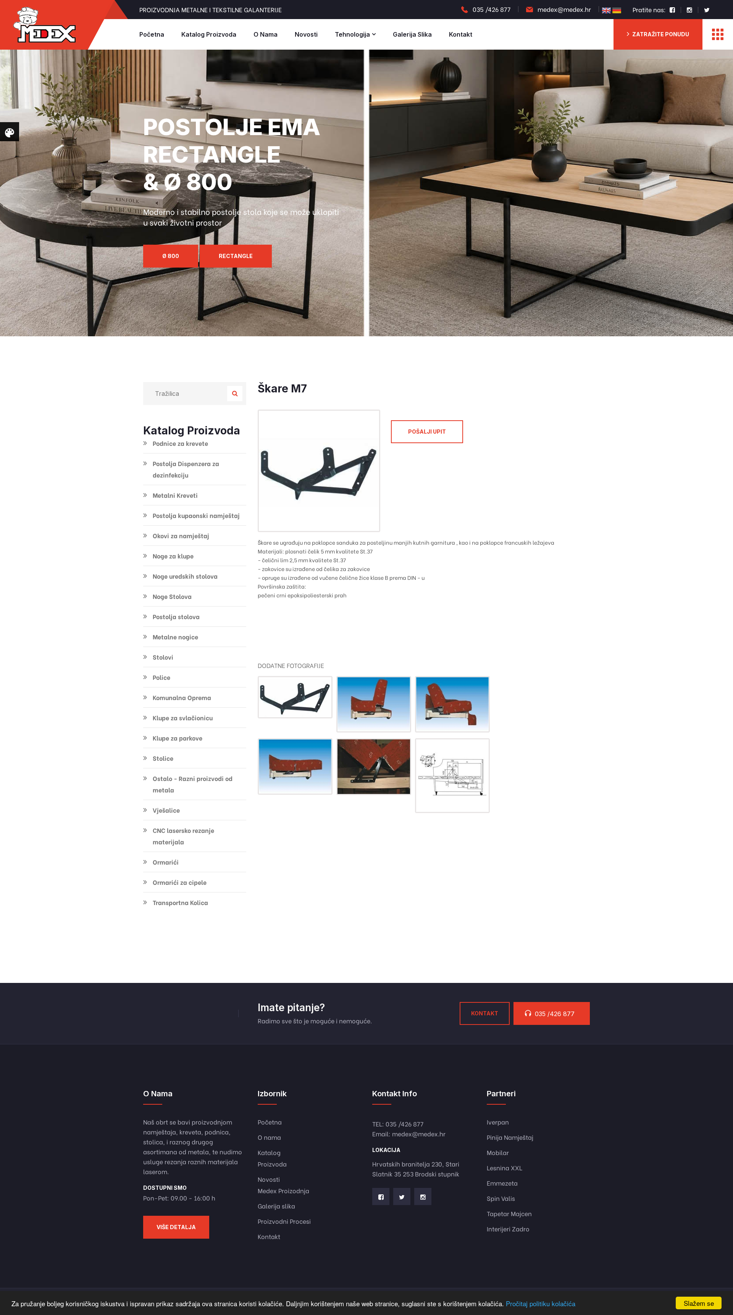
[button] (213, 335)
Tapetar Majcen (509, 1213)
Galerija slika (412, 34)
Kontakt (460, 34)
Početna (151, 34)
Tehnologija (352, 34)
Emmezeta (502, 1182)
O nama (265, 34)
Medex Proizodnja (283, 1190)
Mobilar (498, 1152)
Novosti (306, 34)
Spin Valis (501, 1198)
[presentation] (15, 193)
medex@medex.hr (564, 9)
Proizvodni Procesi (284, 1221)
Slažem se (699, 1303)
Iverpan (498, 1121)
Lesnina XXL (504, 1167)
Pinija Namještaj (510, 1137)
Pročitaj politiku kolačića (540, 1303)
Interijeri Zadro (508, 1228)
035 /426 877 (491, 9)
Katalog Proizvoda (208, 34)
